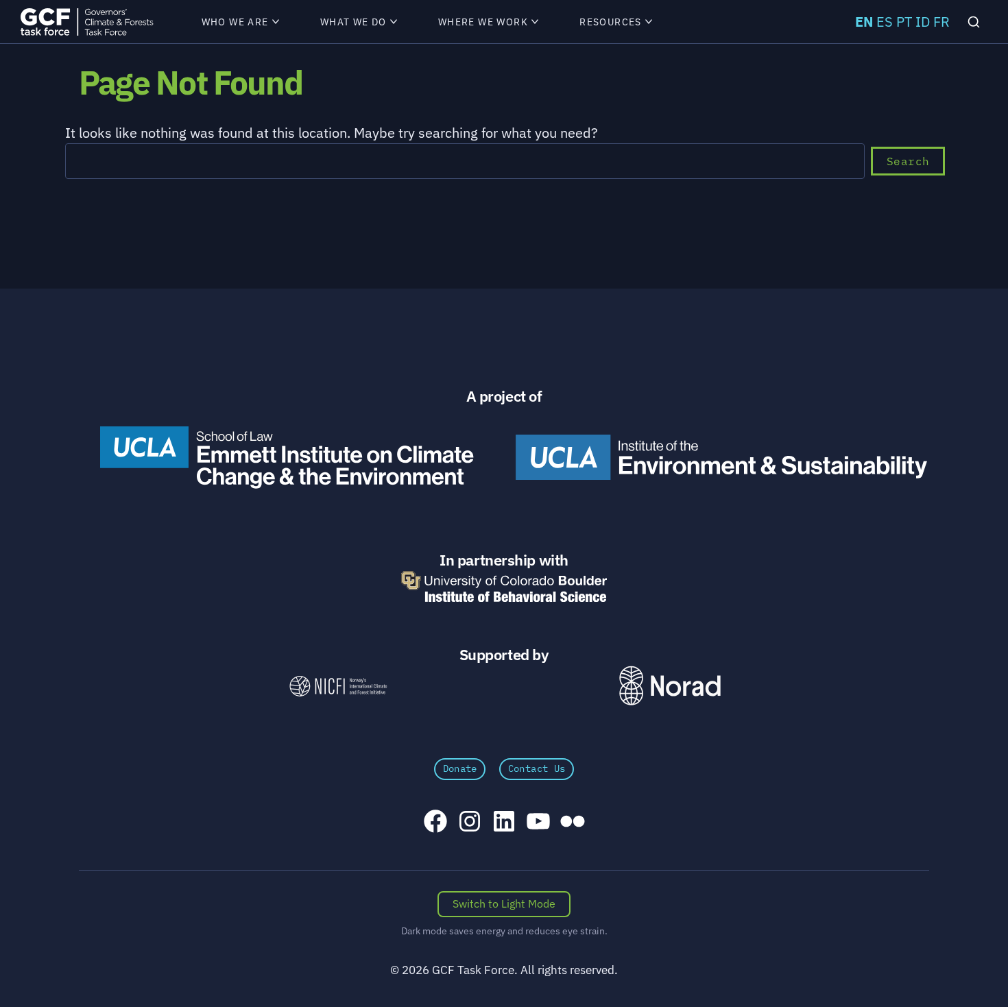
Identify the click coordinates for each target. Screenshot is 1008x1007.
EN (864, 21)
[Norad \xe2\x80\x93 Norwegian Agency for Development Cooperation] (670, 686)
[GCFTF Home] (87, 21)
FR (941, 21)
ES (884, 21)
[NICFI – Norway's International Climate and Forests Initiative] (338, 686)
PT (904, 21)
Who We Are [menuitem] (235, 22)
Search (908, 161)
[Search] (973, 21)
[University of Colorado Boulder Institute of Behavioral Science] (504, 586)
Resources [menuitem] (610, 22)
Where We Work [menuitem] (483, 22)
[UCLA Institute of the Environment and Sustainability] (721, 457)
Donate (460, 768)
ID (922, 21)
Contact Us (537, 768)
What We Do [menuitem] (353, 22)
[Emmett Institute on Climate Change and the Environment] (286, 457)
